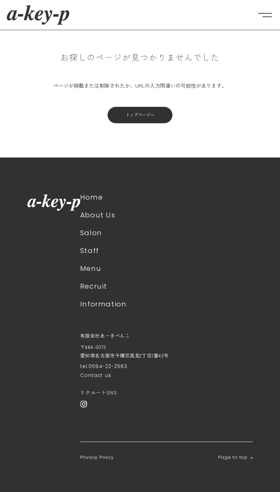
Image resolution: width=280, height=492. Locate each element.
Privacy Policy (97, 457)
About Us (97, 215)
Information (103, 304)
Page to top (233, 457)
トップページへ (140, 115)
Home (91, 197)
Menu (90, 268)
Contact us (95, 375)
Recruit (93, 286)
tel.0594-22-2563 (103, 366)
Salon (91, 233)
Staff (89, 250)
